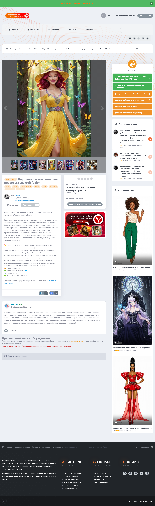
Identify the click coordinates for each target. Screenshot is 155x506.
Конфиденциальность (72, 482)
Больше (89, 30)
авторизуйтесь (77, 341)
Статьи (72, 30)
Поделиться (13, 205)
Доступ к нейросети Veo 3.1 (126, 106)
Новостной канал (101, 482)
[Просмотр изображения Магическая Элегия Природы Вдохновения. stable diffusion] (14, 165)
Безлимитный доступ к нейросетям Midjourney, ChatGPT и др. (130, 78)
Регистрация (145, 15)
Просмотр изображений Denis (23, 200)
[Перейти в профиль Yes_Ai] (7, 306)
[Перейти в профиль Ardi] (115, 154)
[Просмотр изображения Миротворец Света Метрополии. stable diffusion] (61, 165)
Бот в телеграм (100, 473)
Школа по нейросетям (102, 476)
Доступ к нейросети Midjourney (128, 113)
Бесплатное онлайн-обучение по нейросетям (129, 86)
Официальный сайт (71, 479)
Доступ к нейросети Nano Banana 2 (129, 94)
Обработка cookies (71, 485)
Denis (18, 195)
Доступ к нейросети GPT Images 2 (129, 100)
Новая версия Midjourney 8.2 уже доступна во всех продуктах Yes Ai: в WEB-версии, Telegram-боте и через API (132, 171)
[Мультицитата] (6, 330)
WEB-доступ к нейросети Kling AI (75, 3)
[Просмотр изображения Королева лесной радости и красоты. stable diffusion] (51, 165)
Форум (15, 30)
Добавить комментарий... (16, 356)
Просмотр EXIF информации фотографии (85, 204)
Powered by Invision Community (141, 501)
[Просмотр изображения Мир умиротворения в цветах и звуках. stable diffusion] (42, 165)
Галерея (55, 30)
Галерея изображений (73, 473)
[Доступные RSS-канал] (151, 447)
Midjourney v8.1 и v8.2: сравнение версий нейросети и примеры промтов (133, 155)
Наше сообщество (71, 476)
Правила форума (70, 488)
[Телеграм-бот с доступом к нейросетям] (85, 224)
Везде (146, 30)
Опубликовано (23, 307)
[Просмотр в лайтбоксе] (54, 108)
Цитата (13, 330)
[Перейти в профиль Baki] (115, 132)
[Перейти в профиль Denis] (7, 196)
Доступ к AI (33, 30)
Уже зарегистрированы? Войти (121, 16)
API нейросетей (100, 479)
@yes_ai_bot (17, 469)
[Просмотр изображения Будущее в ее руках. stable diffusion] (24, 165)
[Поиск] (123, 30)
